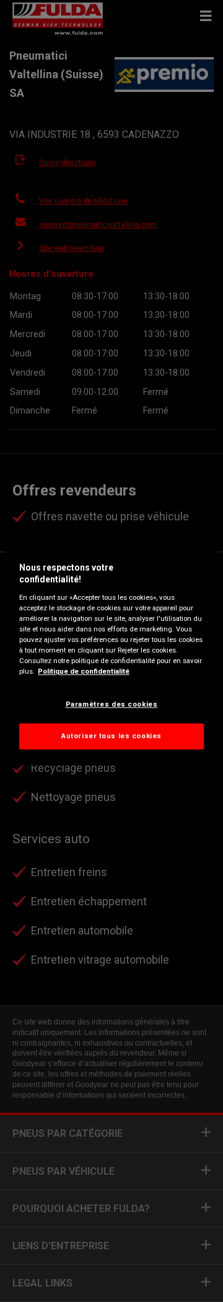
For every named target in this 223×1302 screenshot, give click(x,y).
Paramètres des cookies (112, 704)
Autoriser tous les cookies (111, 735)
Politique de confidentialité (83, 671)
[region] (111, 651)
